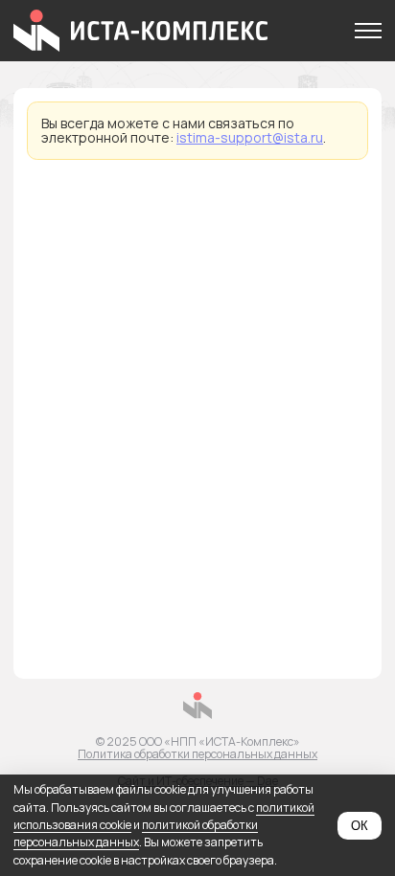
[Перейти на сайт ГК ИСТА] (198, 706)
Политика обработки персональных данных (197, 754)
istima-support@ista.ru (249, 137)
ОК (359, 826)
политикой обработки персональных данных (135, 833)
